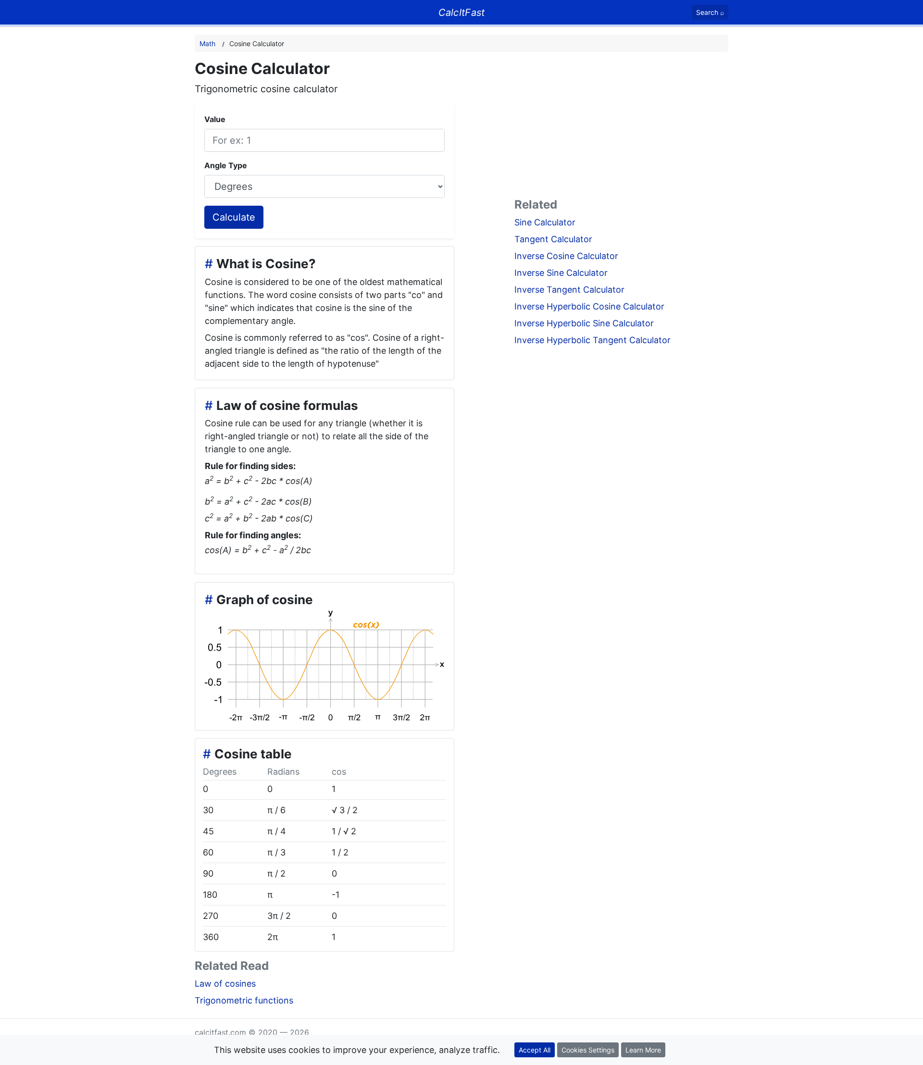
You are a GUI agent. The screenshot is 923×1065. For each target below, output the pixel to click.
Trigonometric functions (244, 1000)
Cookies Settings (587, 1050)
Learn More (643, 1050)
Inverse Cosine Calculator (566, 256)
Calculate (233, 217)
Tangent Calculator (553, 239)
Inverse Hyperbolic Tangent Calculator (592, 340)
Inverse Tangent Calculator (569, 290)
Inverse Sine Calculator (561, 273)
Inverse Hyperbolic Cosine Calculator (589, 306)
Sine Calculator (544, 222)
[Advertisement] (621, 127)
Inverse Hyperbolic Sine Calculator (584, 323)
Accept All (534, 1050)
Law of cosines (225, 983)
